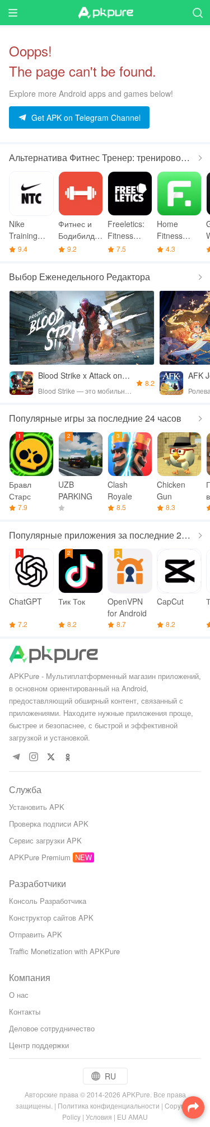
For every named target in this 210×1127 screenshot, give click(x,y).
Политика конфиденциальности (109, 1105)
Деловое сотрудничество (52, 1028)
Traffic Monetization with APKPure (64, 951)
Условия (99, 1116)
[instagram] (33, 758)
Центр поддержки (39, 1045)
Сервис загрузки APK (45, 840)
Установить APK (36, 806)
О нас (19, 994)
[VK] (51, 758)
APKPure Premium (40, 857)
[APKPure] (105, 13)
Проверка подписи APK (48, 823)
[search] (197, 12)
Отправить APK (35, 934)
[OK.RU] (68, 758)
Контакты (24, 1011)
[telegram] (16, 758)
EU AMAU (132, 1116)
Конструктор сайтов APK (51, 917)
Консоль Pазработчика (47, 900)
